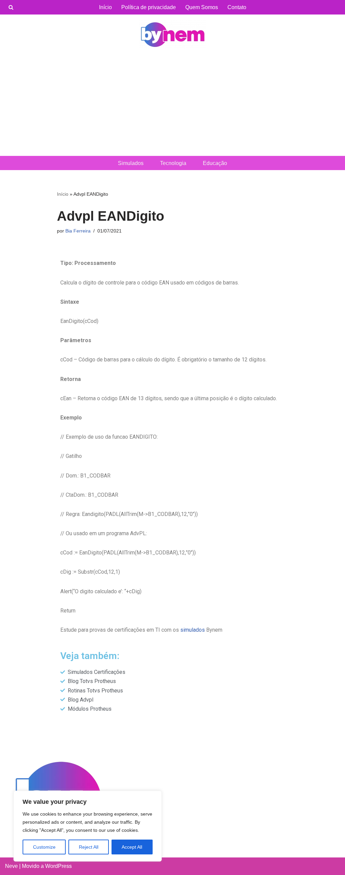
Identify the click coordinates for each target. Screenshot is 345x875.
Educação (215, 163)
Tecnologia (173, 163)
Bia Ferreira (78, 231)
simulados (192, 630)
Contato (236, 7)
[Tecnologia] (172, 35)
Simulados (131, 163)
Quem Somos (201, 7)
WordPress (58, 866)
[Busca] (10, 7)
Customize (44, 847)
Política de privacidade (148, 7)
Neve (11, 866)
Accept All (132, 847)
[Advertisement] (172, 105)
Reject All (88, 847)
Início (105, 7)
